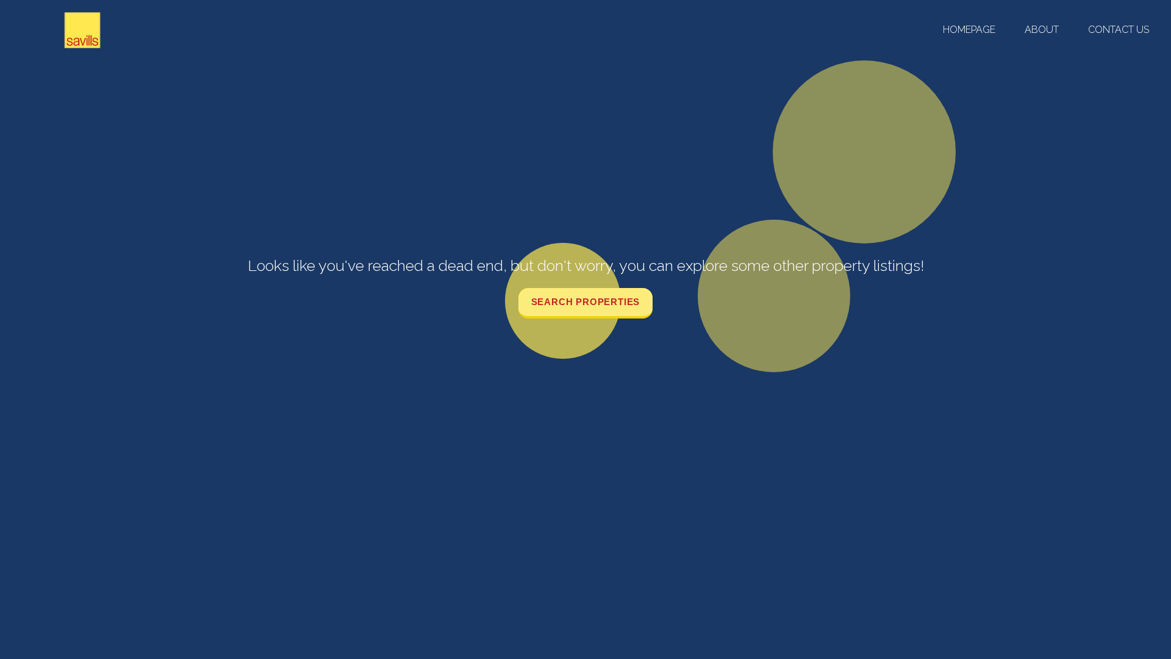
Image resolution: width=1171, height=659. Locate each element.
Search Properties (585, 302)
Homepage (969, 29)
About (1042, 29)
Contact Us (1118, 29)
